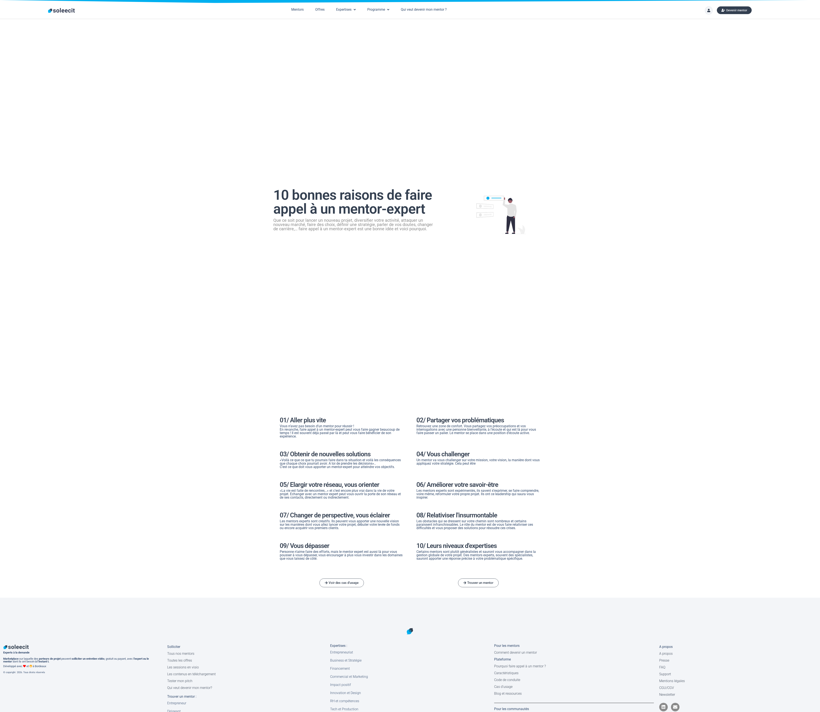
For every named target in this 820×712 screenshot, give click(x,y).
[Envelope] (675, 707)
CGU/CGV (666, 688)
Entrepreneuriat (341, 652)
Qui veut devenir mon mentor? (189, 688)
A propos (666, 654)
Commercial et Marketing (349, 677)
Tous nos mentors (180, 654)
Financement (340, 668)
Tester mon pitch (179, 681)
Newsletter (667, 695)
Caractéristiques (506, 673)
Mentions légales (672, 681)
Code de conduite (507, 680)
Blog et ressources (508, 693)
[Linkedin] (663, 707)
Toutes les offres (179, 660)
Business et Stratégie (346, 660)
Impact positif (340, 685)
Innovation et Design (345, 693)
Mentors (297, 9)
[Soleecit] (61, 10)
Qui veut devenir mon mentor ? (424, 9)
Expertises (343, 9)
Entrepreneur (176, 703)
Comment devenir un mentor (515, 652)
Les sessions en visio (183, 667)
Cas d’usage (503, 687)
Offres (320, 9)
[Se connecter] (709, 10)
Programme (376, 9)
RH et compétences (344, 701)
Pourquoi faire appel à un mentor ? (520, 666)
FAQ (662, 667)
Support (665, 674)
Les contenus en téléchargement (191, 674)
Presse (664, 660)
